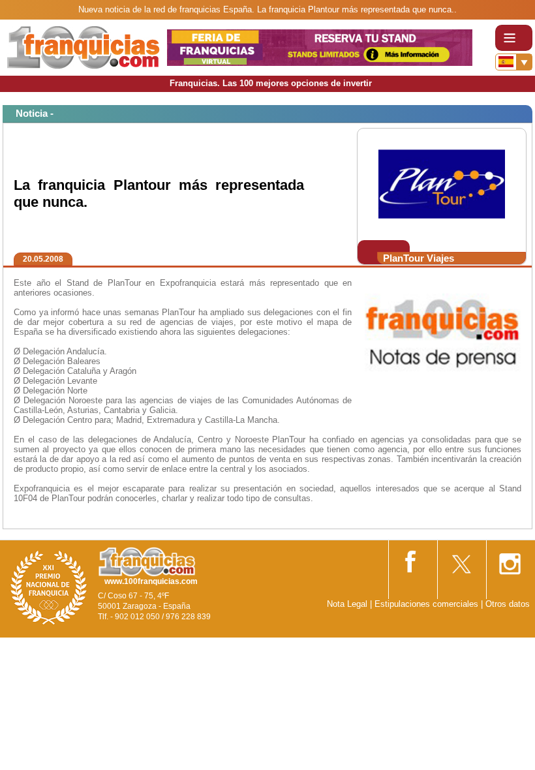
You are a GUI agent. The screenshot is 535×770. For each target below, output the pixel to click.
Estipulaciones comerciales (427, 604)
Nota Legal (347, 604)
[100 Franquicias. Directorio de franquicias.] (83, 47)
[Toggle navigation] (513, 38)
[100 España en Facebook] (412, 559)
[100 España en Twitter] (460, 559)
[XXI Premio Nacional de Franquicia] (49, 587)
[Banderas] (513, 62)
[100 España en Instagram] (509, 559)
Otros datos (507, 604)
